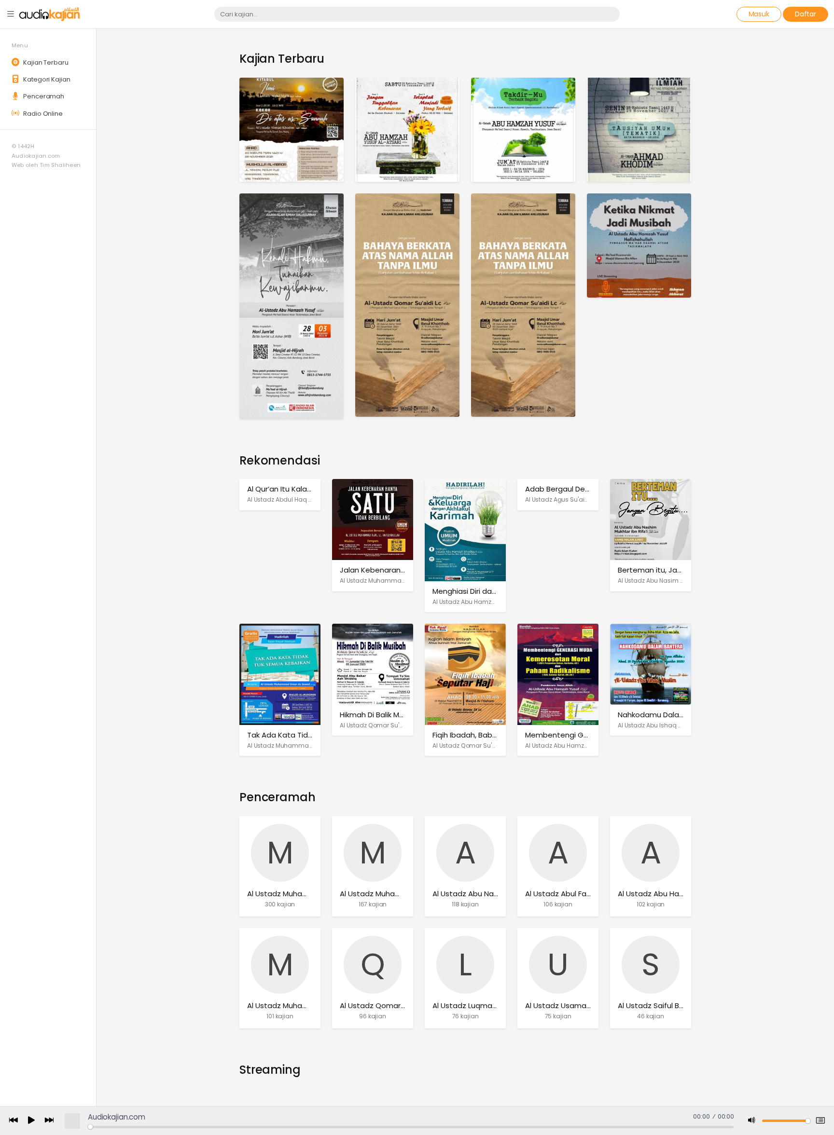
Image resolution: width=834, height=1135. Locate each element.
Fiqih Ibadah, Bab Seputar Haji (485, 735)
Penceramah (43, 96)
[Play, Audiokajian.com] (31, 1121)
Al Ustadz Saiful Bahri (655, 1005)
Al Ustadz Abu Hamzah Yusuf (567, 745)
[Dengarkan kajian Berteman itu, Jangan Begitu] (650, 519)
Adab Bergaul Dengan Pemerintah (586, 489)
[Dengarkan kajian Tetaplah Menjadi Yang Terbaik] (407, 129)
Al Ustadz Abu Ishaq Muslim (658, 725)
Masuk (759, 14)
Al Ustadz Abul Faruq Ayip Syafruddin (590, 894)
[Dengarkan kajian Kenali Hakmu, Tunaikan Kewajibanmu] (291, 305)
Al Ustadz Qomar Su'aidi (375, 725)
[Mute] (752, 1120)
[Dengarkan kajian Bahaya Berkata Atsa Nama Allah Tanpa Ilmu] (407, 304)
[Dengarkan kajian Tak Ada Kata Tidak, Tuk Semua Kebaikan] (279, 674)
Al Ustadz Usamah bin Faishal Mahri (587, 1005)
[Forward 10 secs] (49, 1120)
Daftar (805, 14)
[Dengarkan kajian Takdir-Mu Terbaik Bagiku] (523, 129)
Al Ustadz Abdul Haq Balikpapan (295, 499)
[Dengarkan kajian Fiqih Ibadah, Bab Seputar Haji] (465, 674)
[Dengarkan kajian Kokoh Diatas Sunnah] (291, 129)
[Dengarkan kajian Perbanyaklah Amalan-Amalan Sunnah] (523, 304)
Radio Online (42, 113)
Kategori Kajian (46, 79)
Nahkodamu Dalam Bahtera (667, 715)
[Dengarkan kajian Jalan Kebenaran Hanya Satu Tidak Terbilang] (372, 519)
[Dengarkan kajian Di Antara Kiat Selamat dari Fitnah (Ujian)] (639, 129)
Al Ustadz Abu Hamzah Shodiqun (480, 602)
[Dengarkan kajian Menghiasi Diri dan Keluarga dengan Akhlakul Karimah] (465, 529)
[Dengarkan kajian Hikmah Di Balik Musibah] (372, 664)
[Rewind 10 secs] (13, 1120)
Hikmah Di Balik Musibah (381, 715)
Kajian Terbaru (45, 62)
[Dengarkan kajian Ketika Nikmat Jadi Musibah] (639, 244)
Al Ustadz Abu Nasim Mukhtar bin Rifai (673, 580)
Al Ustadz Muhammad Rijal (379, 580)
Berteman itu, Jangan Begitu (669, 570)
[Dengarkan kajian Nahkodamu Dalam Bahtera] (650, 664)
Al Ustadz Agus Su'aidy (558, 499)
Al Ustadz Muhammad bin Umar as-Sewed (310, 745)
